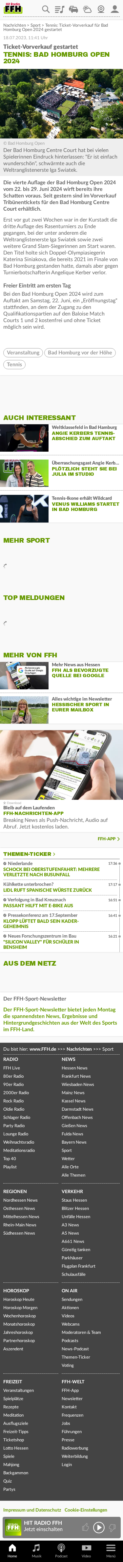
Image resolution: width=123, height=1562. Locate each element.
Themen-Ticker (27, 854)
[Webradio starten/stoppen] (99, 1527)
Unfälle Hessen (76, 1217)
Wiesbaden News (78, 1085)
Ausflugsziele (15, 1424)
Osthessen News (19, 1209)
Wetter (87, 7)
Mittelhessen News (21, 1217)
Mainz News (73, 1093)
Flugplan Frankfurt (78, 1266)
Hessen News (75, 1068)
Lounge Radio (15, 1134)
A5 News (70, 1233)
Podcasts (70, 1341)
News (68, 1059)
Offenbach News (77, 1118)
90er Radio (13, 1085)
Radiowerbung (75, 1448)
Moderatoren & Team (81, 1333)
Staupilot (73, 7)
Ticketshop (13, 1440)
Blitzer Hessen (75, 1209)
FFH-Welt (73, 1382)
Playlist (60, 7)
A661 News (73, 1242)
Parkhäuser (72, 1258)
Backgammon (15, 1473)
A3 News (70, 1225)
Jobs (66, 1424)
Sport (36, 25)
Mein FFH (115, 7)
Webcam (101, 7)
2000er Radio (16, 1093)
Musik (37, 1556)
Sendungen (72, 1300)
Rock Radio (13, 1101)
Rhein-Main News (19, 1225)
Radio (10, 1059)
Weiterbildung (75, 1457)
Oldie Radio (13, 1109)
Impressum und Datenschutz (32, 1510)
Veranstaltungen (18, 1391)
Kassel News (74, 1101)
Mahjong (11, 1465)
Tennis (14, 364)
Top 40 (9, 1159)
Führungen (72, 1432)
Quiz (7, 1481)
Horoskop (16, 1291)
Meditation (13, 1415)
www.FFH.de (43, 1049)
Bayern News (74, 1142)
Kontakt (69, 1407)
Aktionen (70, 1308)
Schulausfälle (74, 1275)
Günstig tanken (76, 1250)
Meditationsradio (19, 1151)
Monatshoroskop (19, 1324)
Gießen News (74, 1126)
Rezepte (11, 1407)
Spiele (8, 1457)
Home (12, 1556)
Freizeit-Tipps (16, 1432)
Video (86, 1556)
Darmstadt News (77, 1109)
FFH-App (106, 839)
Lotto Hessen (15, 1448)
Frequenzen (72, 1415)
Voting (68, 1366)
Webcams (71, 1324)
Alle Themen (73, 1175)
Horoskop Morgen (20, 1308)
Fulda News (72, 1134)
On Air (69, 1291)
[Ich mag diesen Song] (86, 1527)
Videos (68, 1316)
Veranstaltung (23, 352)
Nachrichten (14, 25)
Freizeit (12, 1382)
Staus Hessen (74, 1200)
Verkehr (72, 1191)
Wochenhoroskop (19, 1316)
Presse (68, 1440)
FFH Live (11, 1068)
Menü (110, 1556)
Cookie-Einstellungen (86, 1510)
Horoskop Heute (18, 1300)
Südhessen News (19, 1233)
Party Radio (14, 1126)
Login (67, 1465)
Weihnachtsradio (18, 1142)
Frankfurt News (76, 1076)
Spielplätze (13, 1399)
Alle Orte (70, 1167)
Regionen (15, 1191)
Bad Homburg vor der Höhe (80, 352)
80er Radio (13, 1076)
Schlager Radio (16, 1118)
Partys (9, 1489)
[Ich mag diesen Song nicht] (111, 1527)
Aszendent (13, 1349)
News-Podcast (75, 1349)
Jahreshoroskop (18, 1333)
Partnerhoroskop (19, 1341)
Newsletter (72, 1399)
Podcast (61, 1556)
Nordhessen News (20, 1200)
